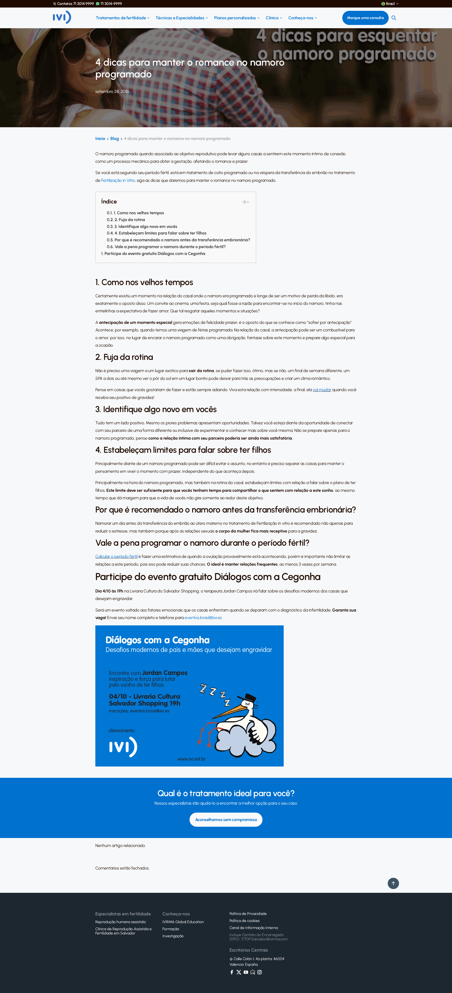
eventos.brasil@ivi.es (203, 617)
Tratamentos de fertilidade (121, 18)
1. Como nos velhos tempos (139, 212)
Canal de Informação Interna (254, 928)
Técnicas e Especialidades (180, 18)
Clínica (272, 18)
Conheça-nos (300, 18)
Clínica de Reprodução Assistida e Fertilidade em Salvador (123, 931)
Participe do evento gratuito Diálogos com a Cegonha (155, 253)
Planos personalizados (235, 18)
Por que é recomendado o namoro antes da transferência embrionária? (182, 239)
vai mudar (322, 389)
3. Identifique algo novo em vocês (145, 226)
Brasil (390, 4)
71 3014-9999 (111, 4)
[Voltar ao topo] (393, 883)
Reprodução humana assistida (120, 922)
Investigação (173, 936)
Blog (114, 138)
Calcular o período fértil (116, 556)
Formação (170, 929)
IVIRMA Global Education (183, 922)
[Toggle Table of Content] (245, 201)
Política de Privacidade (248, 914)
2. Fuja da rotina (130, 219)
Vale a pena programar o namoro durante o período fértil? (170, 246)
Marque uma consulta (365, 18)
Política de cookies (245, 921)
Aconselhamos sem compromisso (226, 819)
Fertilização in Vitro (118, 180)
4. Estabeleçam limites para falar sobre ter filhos (160, 233)
